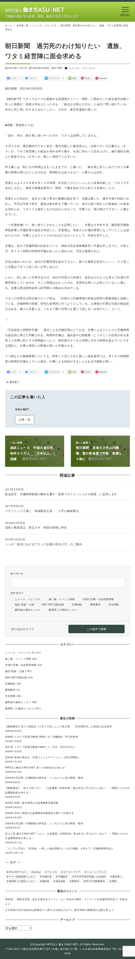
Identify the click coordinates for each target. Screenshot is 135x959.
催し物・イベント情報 (18, 658)
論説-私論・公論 (14, 671)
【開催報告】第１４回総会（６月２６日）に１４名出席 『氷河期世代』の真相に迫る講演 (59, 726)
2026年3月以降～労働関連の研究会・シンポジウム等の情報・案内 (44, 823)
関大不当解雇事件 (95, 881)
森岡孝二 (14, 382)
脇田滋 (45, 881)
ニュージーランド (96, 872)
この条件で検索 (96, 629)
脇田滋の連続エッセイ (18, 702)
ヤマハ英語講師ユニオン (22, 876)
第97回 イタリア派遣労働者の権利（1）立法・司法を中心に (40, 747)
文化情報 (10, 696)
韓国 (114, 881)
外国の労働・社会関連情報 (20, 665)
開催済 (75, 881)
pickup (37, 872)
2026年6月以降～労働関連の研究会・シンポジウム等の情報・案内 (44, 777)
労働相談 (10, 683)
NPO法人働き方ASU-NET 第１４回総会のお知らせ (36, 767)
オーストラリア (72, 872)
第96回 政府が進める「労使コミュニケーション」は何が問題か (42, 757)
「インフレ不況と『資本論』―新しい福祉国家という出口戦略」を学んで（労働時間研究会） (59, 848)
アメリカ (52, 872)
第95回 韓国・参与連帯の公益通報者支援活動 (32, 802)
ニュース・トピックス (82, 68)
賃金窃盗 (60, 881)
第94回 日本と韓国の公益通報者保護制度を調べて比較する (39, 813)
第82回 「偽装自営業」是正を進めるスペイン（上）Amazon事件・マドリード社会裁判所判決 (60, 899)
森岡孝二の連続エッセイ (19, 708)
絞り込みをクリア (22, 629)
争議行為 (47, 876)
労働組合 (63, 876)
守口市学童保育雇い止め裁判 (90, 876)
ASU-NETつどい (18, 872)
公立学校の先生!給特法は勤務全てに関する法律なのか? (37, 910)
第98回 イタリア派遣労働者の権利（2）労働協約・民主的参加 (41, 736)
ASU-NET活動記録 (16, 677)
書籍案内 (10, 689)
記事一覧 (25, 419)
